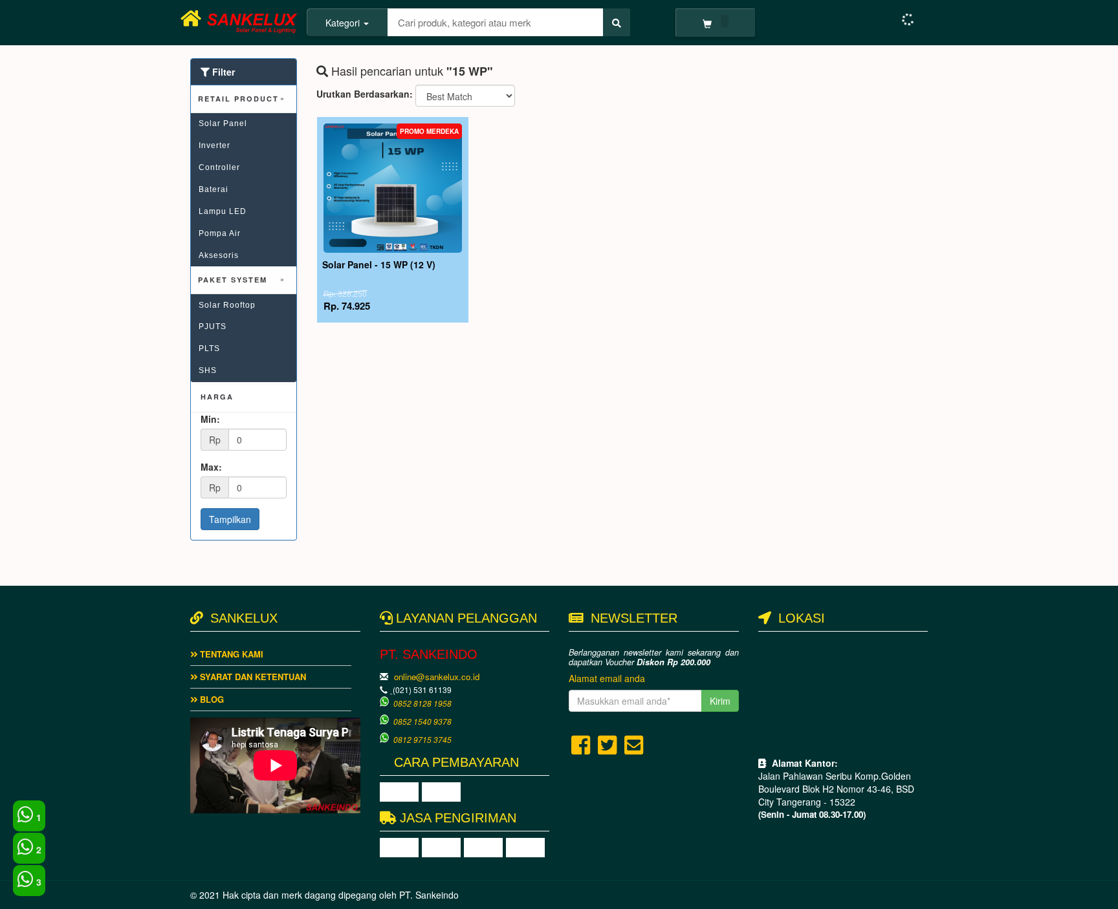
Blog (210, 699)
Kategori (343, 22)
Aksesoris (219, 255)
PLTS (209, 348)
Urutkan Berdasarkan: (364, 93)
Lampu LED (223, 211)
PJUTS (212, 326)
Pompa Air (220, 233)
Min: (210, 418)
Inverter (214, 145)
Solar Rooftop (227, 305)
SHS (208, 370)
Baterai (213, 189)
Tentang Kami (230, 654)
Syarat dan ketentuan (251, 676)
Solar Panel (223, 123)
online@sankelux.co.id (436, 676)
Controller (219, 167)
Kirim (720, 700)
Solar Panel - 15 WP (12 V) (378, 264)
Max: (211, 466)
